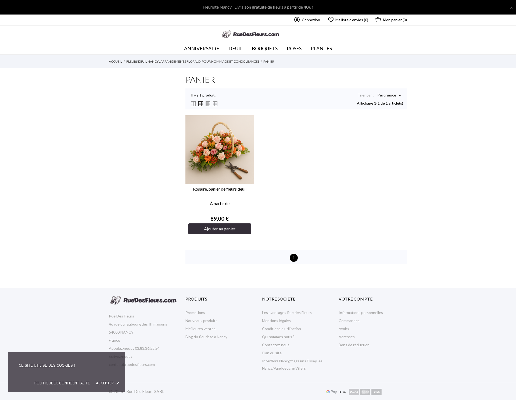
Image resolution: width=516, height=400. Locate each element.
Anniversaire (201, 48)
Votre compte (355, 298)
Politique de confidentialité (62, 383)
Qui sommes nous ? (278, 336)
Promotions (195, 312)
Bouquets (266, 47)
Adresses (347, 336)
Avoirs (344, 328)
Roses (294, 48)
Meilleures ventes (200, 328)
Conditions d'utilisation (281, 328)
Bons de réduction (354, 344)
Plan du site (272, 353)
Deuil (235, 48)
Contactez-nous (275, 344)
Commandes (349, 320)
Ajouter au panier (219, 228)
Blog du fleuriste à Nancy (206, 336)
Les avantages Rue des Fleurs (287, 312)
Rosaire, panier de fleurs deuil (219, 188)
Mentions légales (276, 320)
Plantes (321, 48)
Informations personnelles (361, 312)
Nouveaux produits (201, 320)
